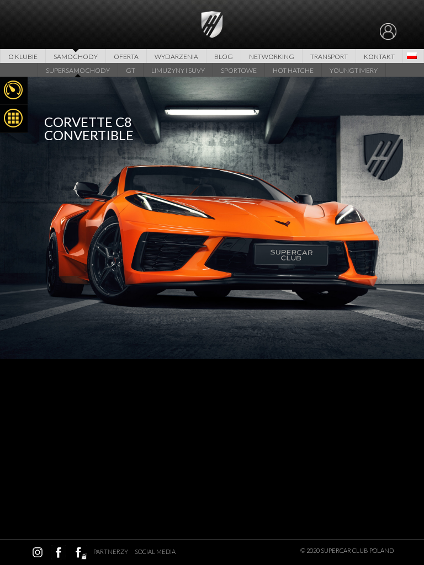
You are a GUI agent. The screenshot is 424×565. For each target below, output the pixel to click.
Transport (329, 56)
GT (130, 70)
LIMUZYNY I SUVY (178, 70)
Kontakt (379, 56)
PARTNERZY (110, 551)
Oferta (126, 56)
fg (79, 552)
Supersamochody (78, 70)
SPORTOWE (239, 70)
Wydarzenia (176, 56)
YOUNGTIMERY (354, 70)
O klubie (23, 56)
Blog (223, 56)
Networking (271, 56)
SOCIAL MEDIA (155, 551)
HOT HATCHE (293, 70)
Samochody (76, 56)
